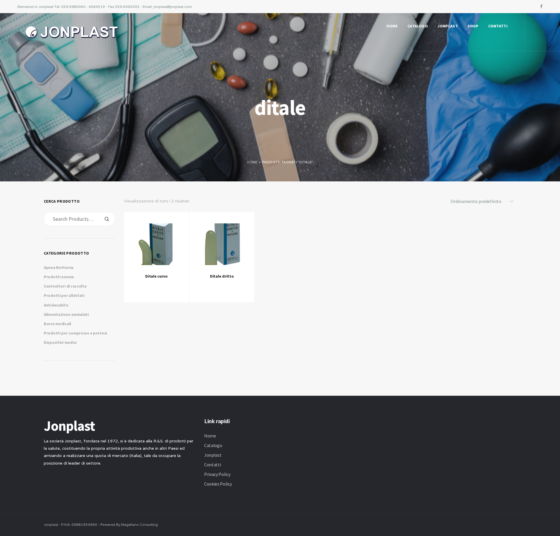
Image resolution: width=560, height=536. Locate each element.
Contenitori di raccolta (65, 286)
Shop (473, 26)
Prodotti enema (59, 276)
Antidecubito (56, 305)
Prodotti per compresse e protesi (75, 333)
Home (392, 26)
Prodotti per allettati (64, 295)
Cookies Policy (218, 484)
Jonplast (448, 26)
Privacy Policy (217, 474)
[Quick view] (155, 281)
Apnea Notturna (59, 267)
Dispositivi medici (60, 342)
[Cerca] (106, 219)
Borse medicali (57, 323)
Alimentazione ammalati (66, 314)
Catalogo (417, 26)
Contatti (498, 26)
